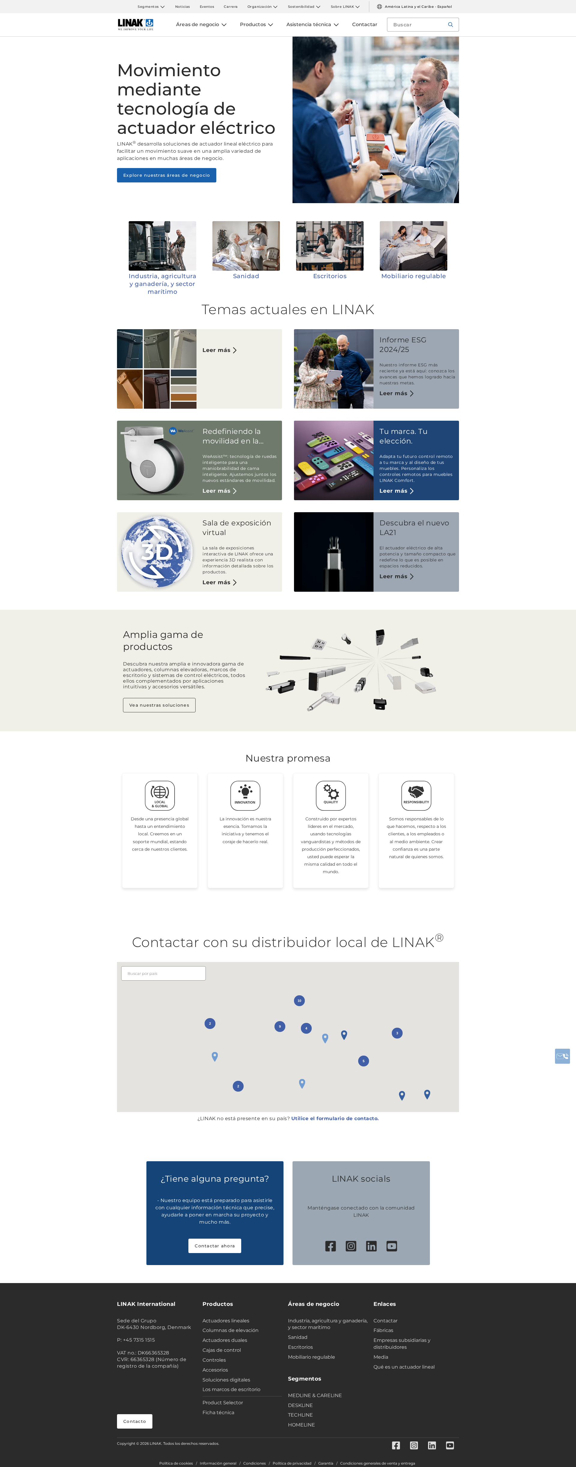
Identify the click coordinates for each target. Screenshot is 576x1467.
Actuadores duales (224, 1340)
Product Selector (222, 1402)
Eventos (207, 7)
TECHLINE (300, 1415)
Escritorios (330, 276)
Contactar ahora (215, 1246)
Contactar (386, 1321)
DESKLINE (300, 1405)
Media (381, 1357)
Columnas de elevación (230, 1330)
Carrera (231, 7)
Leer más (216, 350)
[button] (402, 1096)
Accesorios (215, 1370)
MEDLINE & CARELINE (315, 1395)
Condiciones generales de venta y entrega (377, 1463)
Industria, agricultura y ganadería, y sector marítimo (162, 283)
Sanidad (246, 276)
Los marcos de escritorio (231, 1389)
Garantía (325, 1463)
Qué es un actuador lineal (404, 1367)
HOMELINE (301, 1425)
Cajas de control (221, 1350)
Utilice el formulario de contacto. (335, 1118)
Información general (218, 1463)
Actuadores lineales (225, 1321)
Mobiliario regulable (413, 276)
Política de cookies (176, 1463)
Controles (214, 1360)
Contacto (134, 1421)
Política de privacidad (292, 1463)
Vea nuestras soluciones (159, 705)
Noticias (182, 7)
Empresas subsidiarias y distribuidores (402, 1343)
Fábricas (383, 1330)
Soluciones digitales (226, 1380)
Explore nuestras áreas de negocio (166, 175)
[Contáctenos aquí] (562, 1056)
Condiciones (254, 1463)
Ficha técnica (218, 1412)
